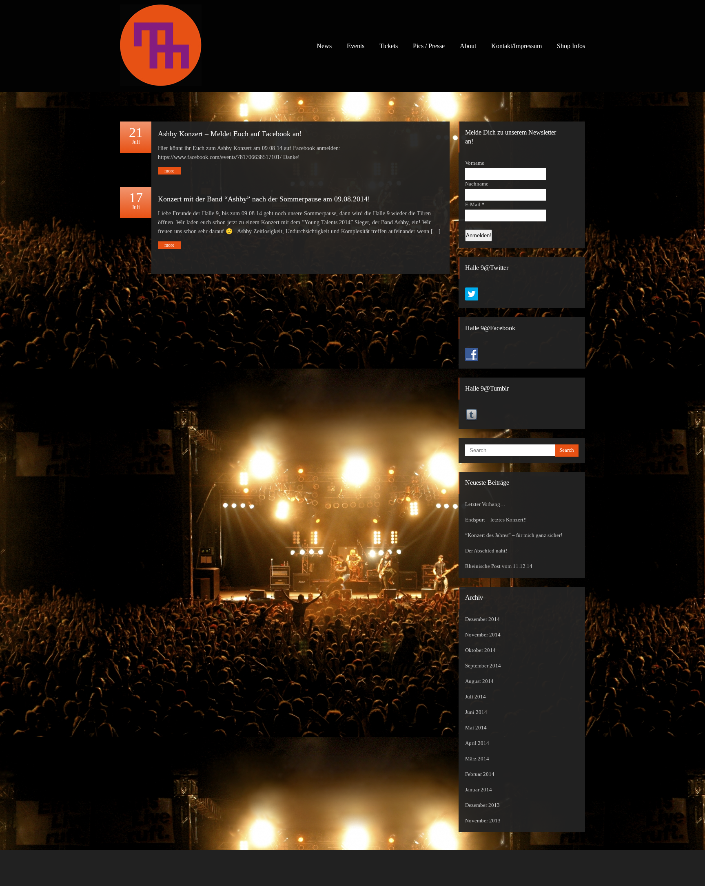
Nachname (476, 184)
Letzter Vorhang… (485, 504)
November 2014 (483, 635)
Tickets (388, 45)
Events (355, 45)
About (468, 45)
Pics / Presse (429, 45)
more (169, 171)
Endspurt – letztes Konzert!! (496, 520)
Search (566, 450)
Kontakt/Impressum (516, 45)
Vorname (474, 163)
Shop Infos (571, 45)
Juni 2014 (476, 712)
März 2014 (477, 759)
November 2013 (483, 821)
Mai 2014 (476, 728)
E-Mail (475, 205)
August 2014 (479, 681)
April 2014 (477, 743)
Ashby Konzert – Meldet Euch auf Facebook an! (230, 134)
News (324, 45)
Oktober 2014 (480, 650)
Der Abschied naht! (486, 551)
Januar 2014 (478, 790)
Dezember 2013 (482, 805)
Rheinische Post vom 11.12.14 (498, 566)
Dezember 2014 (482, 619)
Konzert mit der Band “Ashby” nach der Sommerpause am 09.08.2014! (264, 199)
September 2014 (483, 666)
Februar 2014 (479, 774)
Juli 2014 (475, 697)
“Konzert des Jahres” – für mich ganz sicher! (513, 535)
